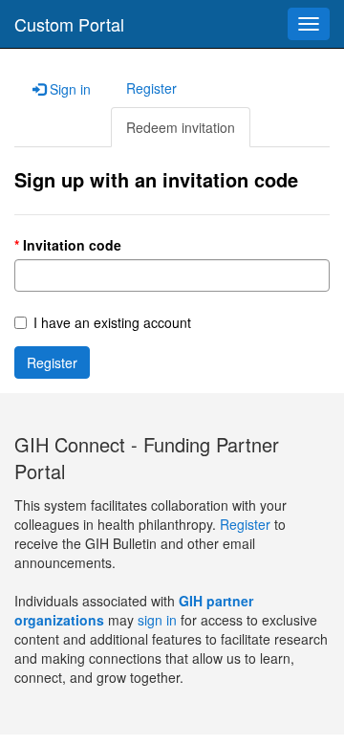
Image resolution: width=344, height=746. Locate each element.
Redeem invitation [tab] (180, 127)
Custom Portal (69, 23)
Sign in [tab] (68, 89)
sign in (157, 619)
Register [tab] (151, 88)
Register (52, 362)
